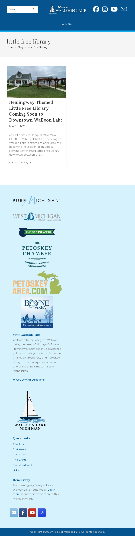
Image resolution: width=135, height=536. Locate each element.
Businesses (19, 449)
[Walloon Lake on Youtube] (32, 512)
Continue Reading (20, 162)
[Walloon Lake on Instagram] (42, 512)
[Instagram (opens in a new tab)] (105, 9)
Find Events (19, 459)
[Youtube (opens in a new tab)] (114, 9)
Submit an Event (22, 465)
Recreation (19, 454)
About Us (18, 444)
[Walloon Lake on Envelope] (14, 512)
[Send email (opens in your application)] (123, 9)
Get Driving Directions (29, 379)
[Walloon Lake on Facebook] (23, 512)
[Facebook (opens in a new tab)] (96, 9)
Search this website (19, 3)
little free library (37, 47)
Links (16, 470)
